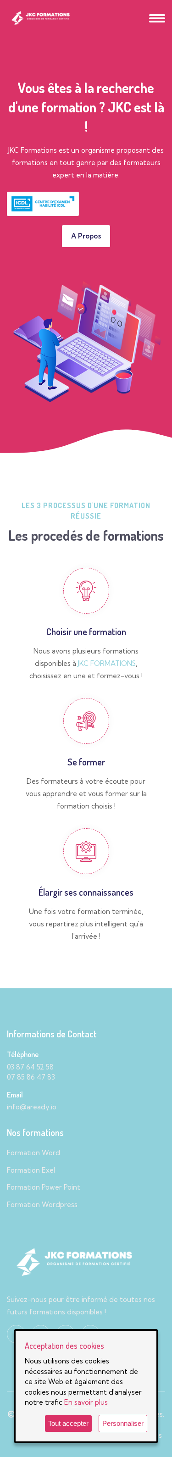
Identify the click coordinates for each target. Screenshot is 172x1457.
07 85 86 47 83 (31, 1077)
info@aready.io (31, 1106)
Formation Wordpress (42, 1204)
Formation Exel (31, 1170)
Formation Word (33, 1152)
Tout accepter (68, 1423)
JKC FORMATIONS (107, 663)
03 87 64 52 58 (30, 1067)
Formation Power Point (43, 1187)
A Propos (86, 236)
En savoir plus (86, 1402)
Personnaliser (123, 1423)
